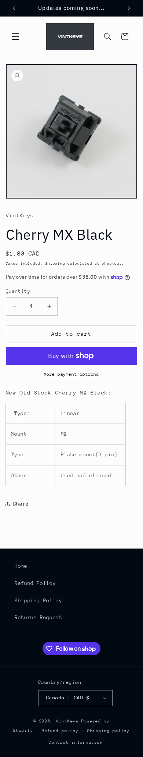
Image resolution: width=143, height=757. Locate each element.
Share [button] (21, 504)
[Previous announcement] (14, 8)
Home (21, 566)
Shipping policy (108, 730)
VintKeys (67, 721)
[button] (15, 36)
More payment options (71, 374)
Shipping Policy (38, 600)
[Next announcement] (129, 8)
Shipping (55, 263)
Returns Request (38, 617)
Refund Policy (35, 583)
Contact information (76, 742)
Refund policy (60, 730)
